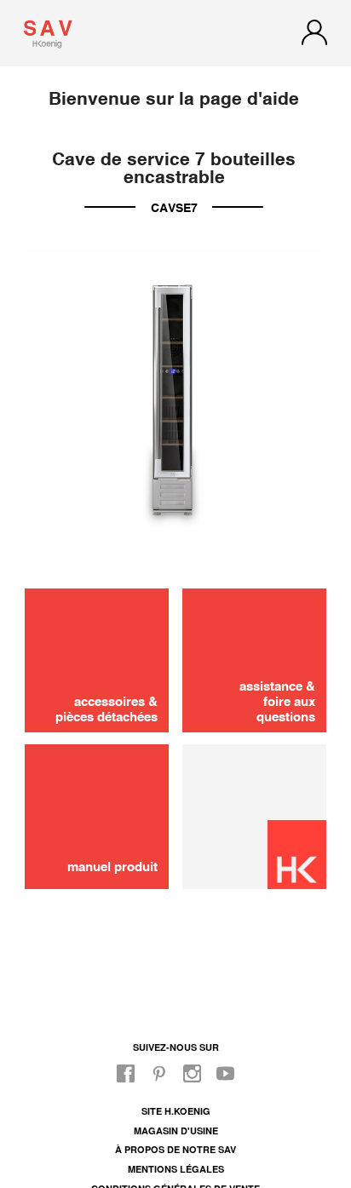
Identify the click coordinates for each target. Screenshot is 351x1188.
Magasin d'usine (176, 1130)
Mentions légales (176, 1168)
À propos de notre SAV (175, 1149)
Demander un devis (175, 722)
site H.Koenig (175, 1111)
